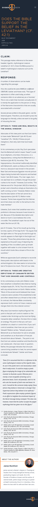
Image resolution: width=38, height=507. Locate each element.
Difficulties (7, 43)
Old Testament (8, 38)
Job (3, 40)
